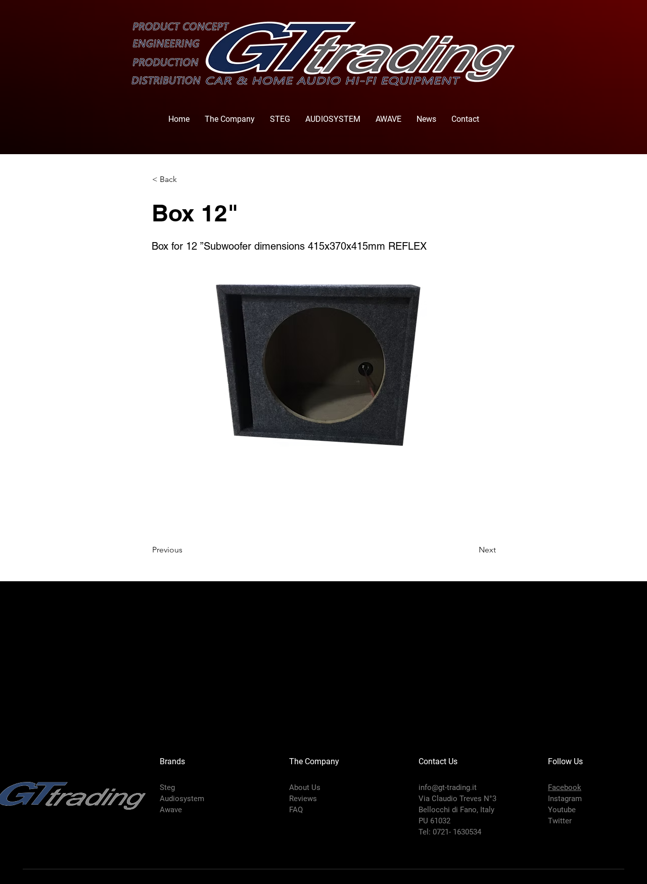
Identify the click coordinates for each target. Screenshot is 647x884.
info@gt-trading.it (448, 787)
